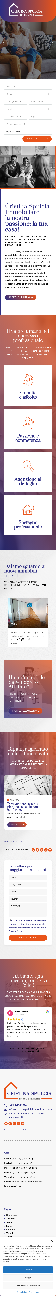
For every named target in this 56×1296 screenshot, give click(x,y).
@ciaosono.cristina (13, 841)
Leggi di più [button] (12, 1036)
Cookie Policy (21, 1292)
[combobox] (28, 87)
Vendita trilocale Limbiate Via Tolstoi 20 (31, 632)
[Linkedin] (37, 850)
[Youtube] (50, 850)
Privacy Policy (34, 1292)
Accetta (28, 1269)
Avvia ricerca (37, 139)
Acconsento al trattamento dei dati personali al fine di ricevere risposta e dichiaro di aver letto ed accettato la (28, 926)
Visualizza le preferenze (28, 1285)
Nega (28, 1277)
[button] (51, 1240)
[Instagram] (41, 850)
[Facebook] (33, 850)
